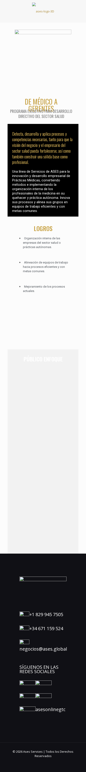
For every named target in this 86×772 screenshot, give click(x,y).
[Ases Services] (43, 11)
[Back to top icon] (76, 762)
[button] (43, 45)
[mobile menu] (80, 9)
